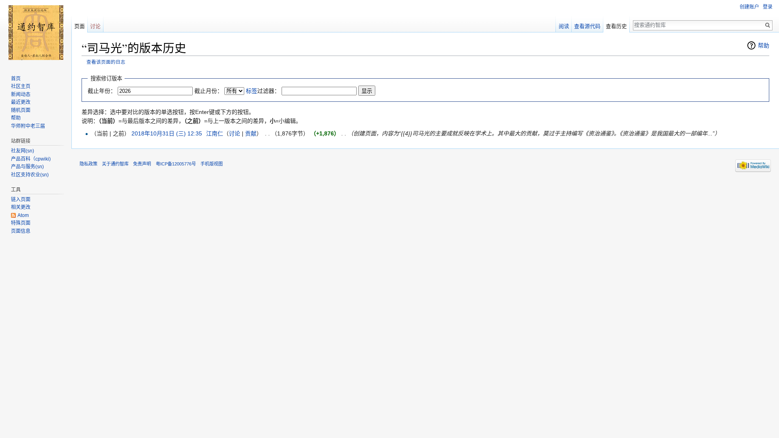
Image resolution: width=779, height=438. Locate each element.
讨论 (234, 133)
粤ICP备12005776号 (176, 163)
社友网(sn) (22, 151)
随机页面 (20, 110)
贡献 (250, 133)
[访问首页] (35, 32)
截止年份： (102, 91)
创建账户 (749, 7)
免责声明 (142, 163)
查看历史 (616, 26)
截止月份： (208, 91)
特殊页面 (20, 223)
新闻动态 (20, 94)
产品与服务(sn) (27, 167)
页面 (79, 26)
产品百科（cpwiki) (31, 159)
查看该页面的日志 (105, 61)
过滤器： (263, 91)
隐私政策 (88, 163)
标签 (251, 91)
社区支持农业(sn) (30, 175)
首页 (16, 79)
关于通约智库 (115, 163)
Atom (23, 215)
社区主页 (20, 86)
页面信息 (20, 231)
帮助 (763, 45)
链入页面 (20, 199)
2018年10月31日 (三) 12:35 (166, 133)
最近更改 (20, 102)
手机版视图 (211, 163)
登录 (768, 7)
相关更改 (20, 207)
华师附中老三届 (28, 126)
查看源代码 (587, 26)
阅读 (564, 26)
